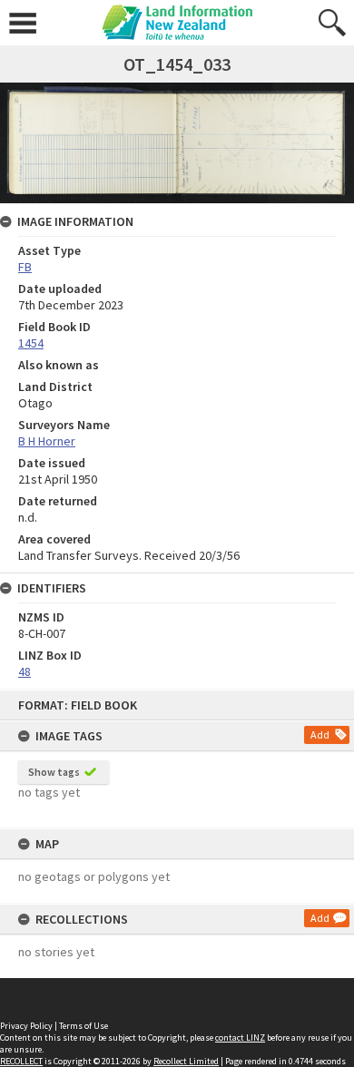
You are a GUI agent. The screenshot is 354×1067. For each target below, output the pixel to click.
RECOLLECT (21, 1061)
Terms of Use (83, 1026)
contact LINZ (240, 1037)
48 (24, 671)
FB (25, 267)
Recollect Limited (186, 1061)
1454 (31, 343)
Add (319, 734)
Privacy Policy (26, 1026)
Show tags (54, 771)
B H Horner (46, 441)
